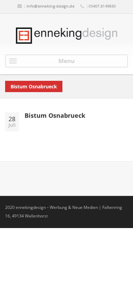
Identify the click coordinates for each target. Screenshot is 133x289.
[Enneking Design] (66, 35)
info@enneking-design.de (50, 6)
